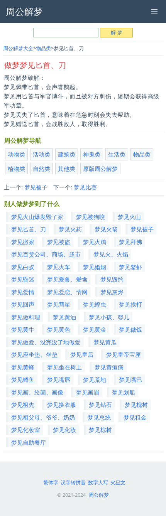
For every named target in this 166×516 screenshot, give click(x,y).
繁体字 (50, 482)
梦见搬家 (22, 242)
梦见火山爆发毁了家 (37, 217)
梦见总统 (99, 417)
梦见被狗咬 (90, 217)
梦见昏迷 (22, 279)
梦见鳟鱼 (22, 379)
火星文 (117, 482)
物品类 (43, 48)
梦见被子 (35, 187)
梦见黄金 (94, 329)
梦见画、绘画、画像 (37, 392)
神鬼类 (91, 154)
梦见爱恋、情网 (67, 292)
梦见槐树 (136, 404)
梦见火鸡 (94, 242)
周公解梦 (99, 494)
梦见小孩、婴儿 (109, 317)
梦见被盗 (58, 242)
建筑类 (66, 154)
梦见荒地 (94, 379)
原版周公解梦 (100, 168)
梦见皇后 (81, 354)
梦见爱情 (22, 292)
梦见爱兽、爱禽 (67, 279)
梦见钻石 (100, 404)
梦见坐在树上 (64, 367)
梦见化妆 (64, 429)
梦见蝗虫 (94, 304)
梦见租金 (135, 417)
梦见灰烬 (112, 292)
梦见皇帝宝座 (123, 354)
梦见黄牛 (22, 329)
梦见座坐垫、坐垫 (34, 354)
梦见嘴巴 (130, 379)
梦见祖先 (22, 404)
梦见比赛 (85, 187)
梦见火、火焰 (110, 254)
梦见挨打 (130, 304)
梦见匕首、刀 (28, 229)
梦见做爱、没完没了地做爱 (46, 342)
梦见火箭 (106, 229)
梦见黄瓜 (105, 342)
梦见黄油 (64, 317)
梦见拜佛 (130, 242)
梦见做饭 (130, 329)
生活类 (116, 154)
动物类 (16, 154)
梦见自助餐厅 (28, 442)
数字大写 (98, 482)
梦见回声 (22, 304)
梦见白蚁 (22, 267)
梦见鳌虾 (130, 267)
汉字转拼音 (73, 482)
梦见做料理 (25, 317)
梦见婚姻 (94, 267)
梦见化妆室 (25, 429)
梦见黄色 (58, 329)
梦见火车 (58, 267)
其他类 (66, 168)
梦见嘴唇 (58, 379)
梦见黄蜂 (22, 367)
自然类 (41, 168)
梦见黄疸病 (109, 367)
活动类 (41, 154)
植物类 (16, 168)
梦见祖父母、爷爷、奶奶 (43, 417)
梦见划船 (123, 392)
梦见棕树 (100, 429)
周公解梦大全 (18, 48)
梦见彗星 (58, 304)
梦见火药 (70, 229)
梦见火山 (129, 217)
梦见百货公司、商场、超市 (46, 254)
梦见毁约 (112, 279)
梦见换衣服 (61, 404)
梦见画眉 (87, 392)
